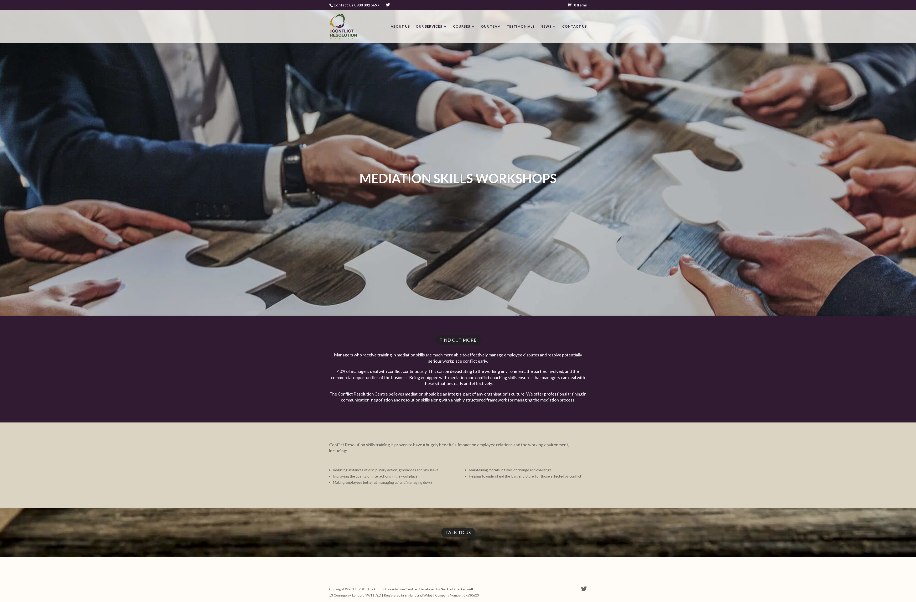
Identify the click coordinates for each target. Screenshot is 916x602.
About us (400, 26)
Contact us (574, 26)
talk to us (458, 532)
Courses (461, 26)
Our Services (429, 26)
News (546, 26)
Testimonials (521, 26)
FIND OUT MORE (458, 340)
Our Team (491, 26)
